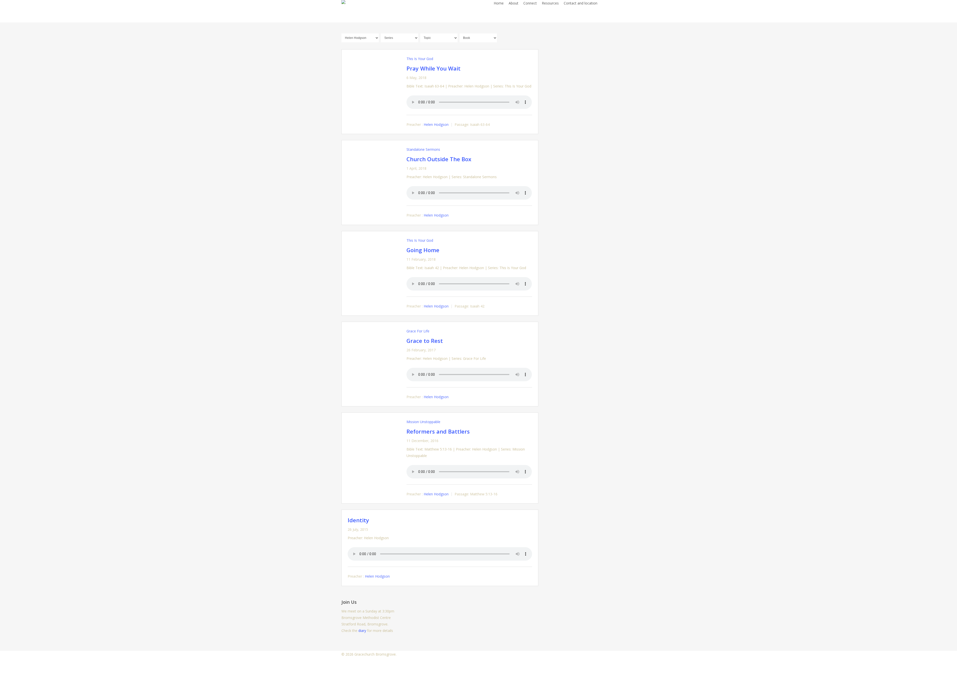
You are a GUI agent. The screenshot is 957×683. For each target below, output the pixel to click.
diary (362, 630)
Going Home (422, 250)
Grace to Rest (424, 340)
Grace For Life (417, 331)
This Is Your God (419, 58)
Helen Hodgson (436, 124)
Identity (358, 520)
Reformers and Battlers (438, 431)
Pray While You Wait (433, 68)
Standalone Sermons (423, 149)
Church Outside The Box (438, 159)
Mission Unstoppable (423, 421)
